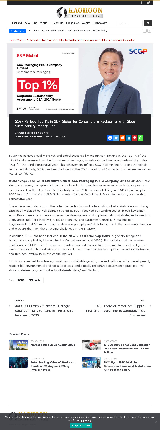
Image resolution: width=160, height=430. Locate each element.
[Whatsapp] (140, 138)
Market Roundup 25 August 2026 (53, 345)
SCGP (21, 280)
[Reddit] (122, 138)
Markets (21, 40)
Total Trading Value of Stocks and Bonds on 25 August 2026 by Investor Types (53, 366)
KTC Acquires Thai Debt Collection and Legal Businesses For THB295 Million (127, 348)
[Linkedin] (128, 138)
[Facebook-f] (141, 2)
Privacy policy (82, 420)
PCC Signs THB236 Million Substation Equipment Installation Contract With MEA (127, 366)
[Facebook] (110, 138)
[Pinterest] (134, 138)
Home (12, 40)
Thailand (36, 137)
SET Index (35, 280)
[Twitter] (148, 2)
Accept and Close (80, 425)
